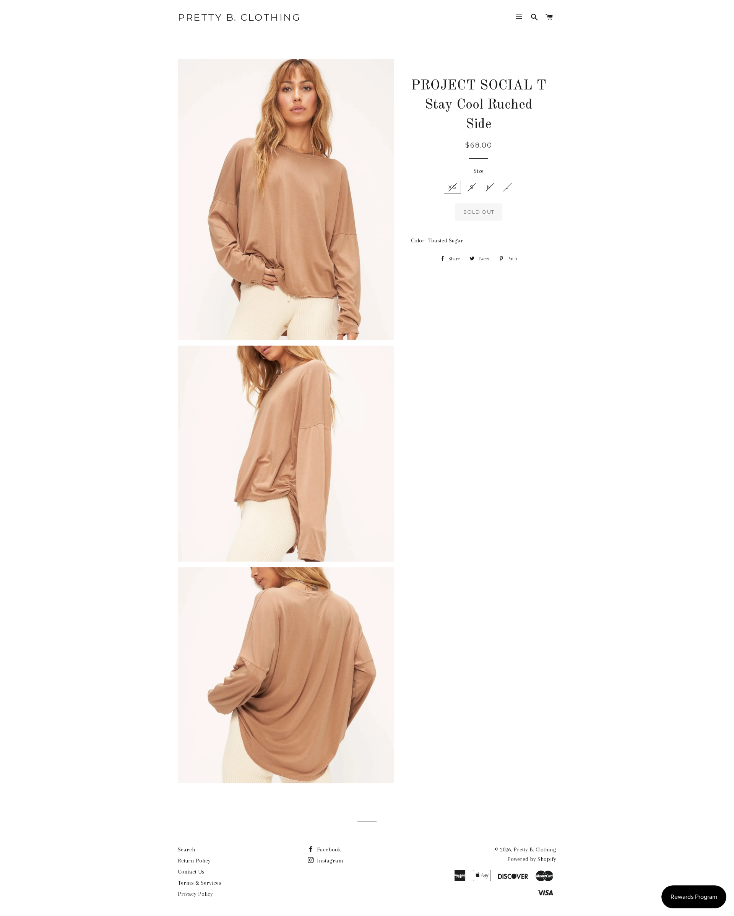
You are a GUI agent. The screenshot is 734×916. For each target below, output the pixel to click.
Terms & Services (199, 882)
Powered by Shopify (531, 859)
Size (479, 170)
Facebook (328, 849)
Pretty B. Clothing (239, 17)
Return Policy (194, 860)
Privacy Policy (195, 893)
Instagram (329, 860)
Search (186, 849)
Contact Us (191, 871)
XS (452, 187)
